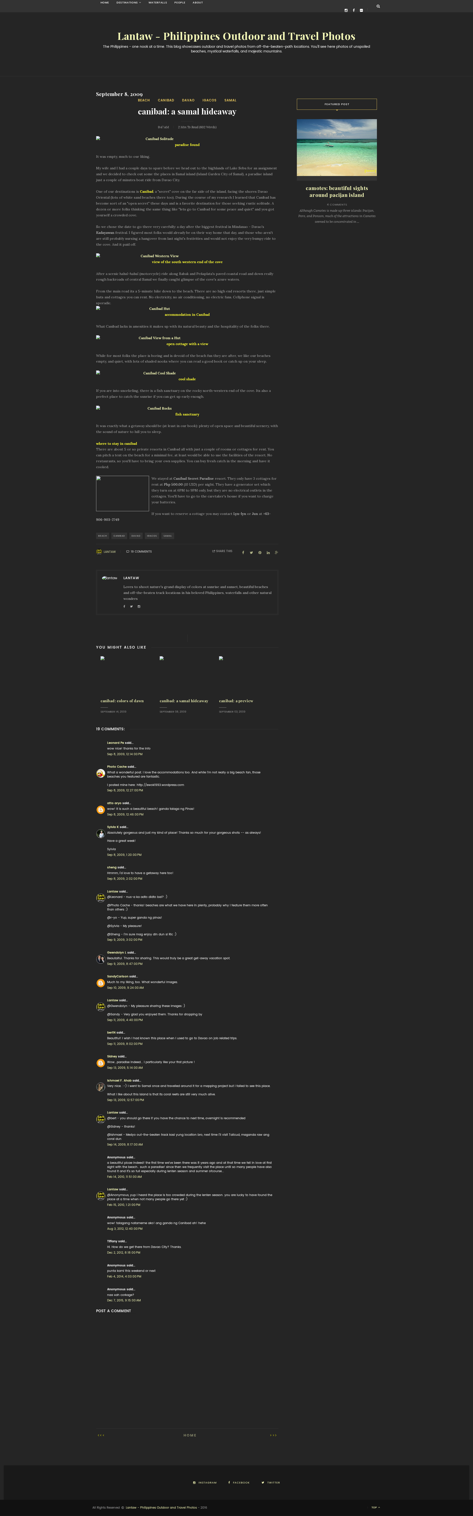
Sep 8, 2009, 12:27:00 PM (125, 790)
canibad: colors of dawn (122, 701)
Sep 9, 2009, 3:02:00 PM (124, 939)
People (179, 2)
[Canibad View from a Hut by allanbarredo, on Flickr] (187, 338)
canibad (166, 100)
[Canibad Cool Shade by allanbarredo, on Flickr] (187, 373)
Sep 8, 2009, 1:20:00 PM (124, 854)
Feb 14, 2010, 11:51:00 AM (124, 1176)
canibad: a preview (236, 701)
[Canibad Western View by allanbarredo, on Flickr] (187, 256)
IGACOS (210, 100)
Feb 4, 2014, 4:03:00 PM (124, 1276)
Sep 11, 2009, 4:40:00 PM (125, 1020)
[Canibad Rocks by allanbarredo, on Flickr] (187, 409)
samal (230, 100)
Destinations (127, 2)
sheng (112, 867)
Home (105, 2)
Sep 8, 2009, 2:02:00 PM (124, 878)
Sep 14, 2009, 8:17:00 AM (125, 1144)
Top (375, 1507)
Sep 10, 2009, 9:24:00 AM (125, 987)
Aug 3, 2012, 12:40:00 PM (124, 1228)
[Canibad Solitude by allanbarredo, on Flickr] (187, 139)
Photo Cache (117, 766)
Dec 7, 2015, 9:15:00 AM (124, 1300)
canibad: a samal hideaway (184, 701)
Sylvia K (113, 827)
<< (102, 1435)
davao (188, 100)
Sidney (112, 1056)
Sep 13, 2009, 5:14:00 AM (125, 1067)
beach (144, 100)
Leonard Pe (115, 742)
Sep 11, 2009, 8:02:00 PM (124, 1043)
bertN (111, 1032)
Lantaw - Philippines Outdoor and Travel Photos (236, 36)
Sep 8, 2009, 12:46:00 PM (125, 814)
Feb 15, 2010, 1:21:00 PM (123, 1204)
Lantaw (110, 551)
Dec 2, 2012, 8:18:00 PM (123, 1252)
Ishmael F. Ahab (119, 1080)
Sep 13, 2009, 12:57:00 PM (125, 1100)
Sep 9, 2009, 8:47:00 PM (124, 963)
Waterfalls (158, 2)
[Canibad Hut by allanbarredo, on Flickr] (187, 309)
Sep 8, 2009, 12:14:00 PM (124, 754)
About (198, 2)
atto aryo (114, 803)
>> (272, 1435)
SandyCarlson (117, 976)
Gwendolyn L (116, 952)
